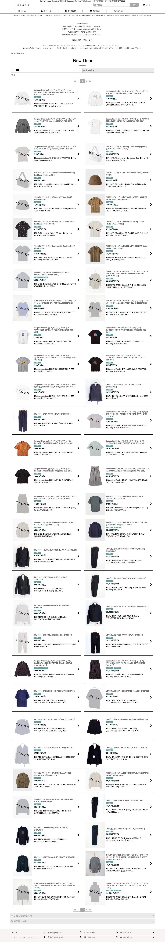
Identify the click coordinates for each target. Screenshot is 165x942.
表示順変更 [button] (90, 70)
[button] (143, 10)
